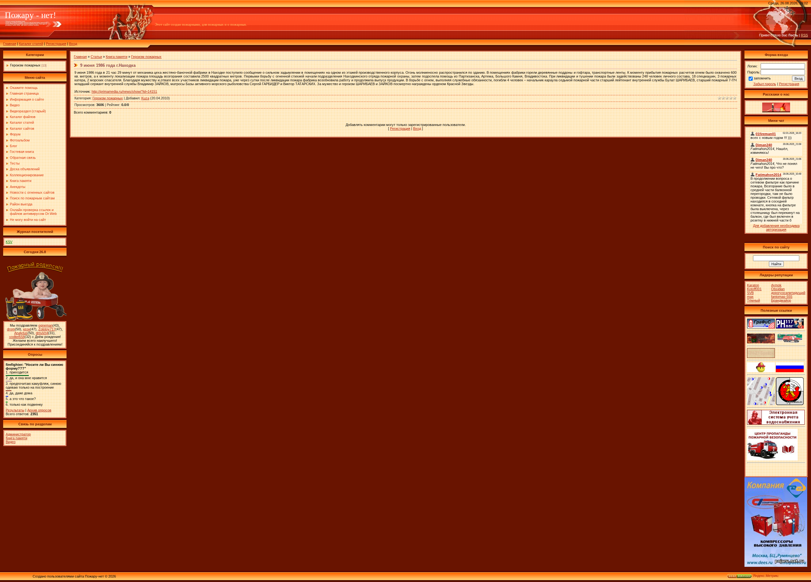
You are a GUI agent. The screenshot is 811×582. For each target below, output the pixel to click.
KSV (9, 242)
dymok (776, 285)
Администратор (18, 434)
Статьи (96, 57)
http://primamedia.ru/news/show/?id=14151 (124, 91)
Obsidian (778, 289)
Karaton (753, 285)
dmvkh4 (42, 333)
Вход (73, 44)
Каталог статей (31, 44)
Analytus (21, 333)
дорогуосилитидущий (788, 293)
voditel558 (17, 337)
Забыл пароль (764, 84)
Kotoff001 (754, 289)
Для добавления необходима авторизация (776, 227)
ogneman (45, 325)
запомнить (762, 78)
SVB (750, 293)
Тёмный (753, 300)
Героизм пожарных (25, 65)
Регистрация (56, 44)
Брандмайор (781, 300)
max (750, 296)
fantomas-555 (781, 296)
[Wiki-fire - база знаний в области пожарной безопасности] (790, 404)
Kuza (145, 98)
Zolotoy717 (46, 329)
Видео (11, 442)
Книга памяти (16, 438)
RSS (804, 35)
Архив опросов (39, 410)
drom (11, 329)
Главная (9, 44)
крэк (26, 329)
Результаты (15, 410)
